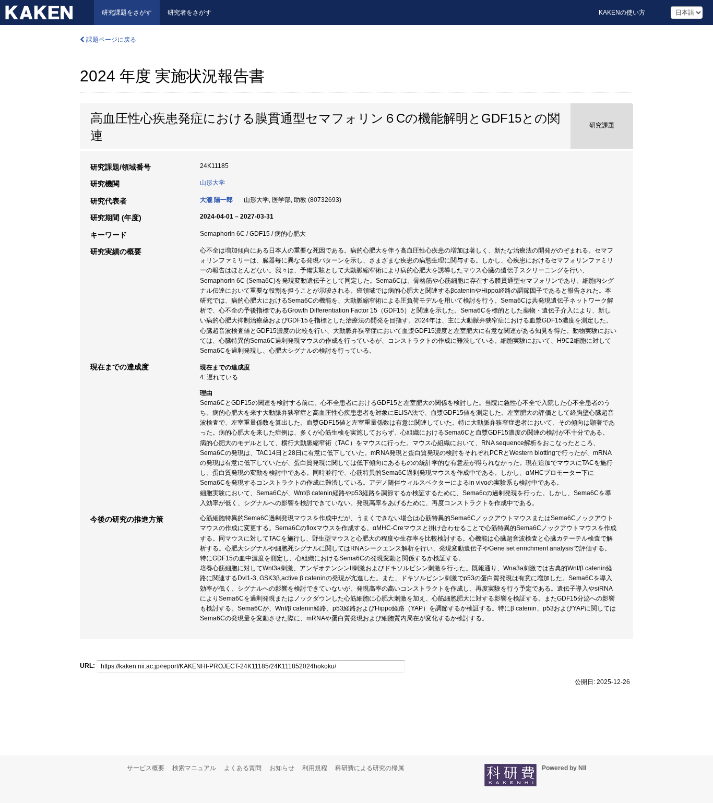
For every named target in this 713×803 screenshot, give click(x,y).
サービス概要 (145, 768)
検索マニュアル (194, 768)
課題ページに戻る (110, 39)
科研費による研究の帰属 (369, 768)
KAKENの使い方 (622, 12)
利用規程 (314, 768)
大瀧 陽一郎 (216, 199)
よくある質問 (243, 768)
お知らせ (281, 768)
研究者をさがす (189, 12)
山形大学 (212, 182)
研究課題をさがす (127, 12)
